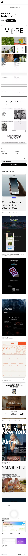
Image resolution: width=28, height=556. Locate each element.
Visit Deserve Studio (22, 554)
